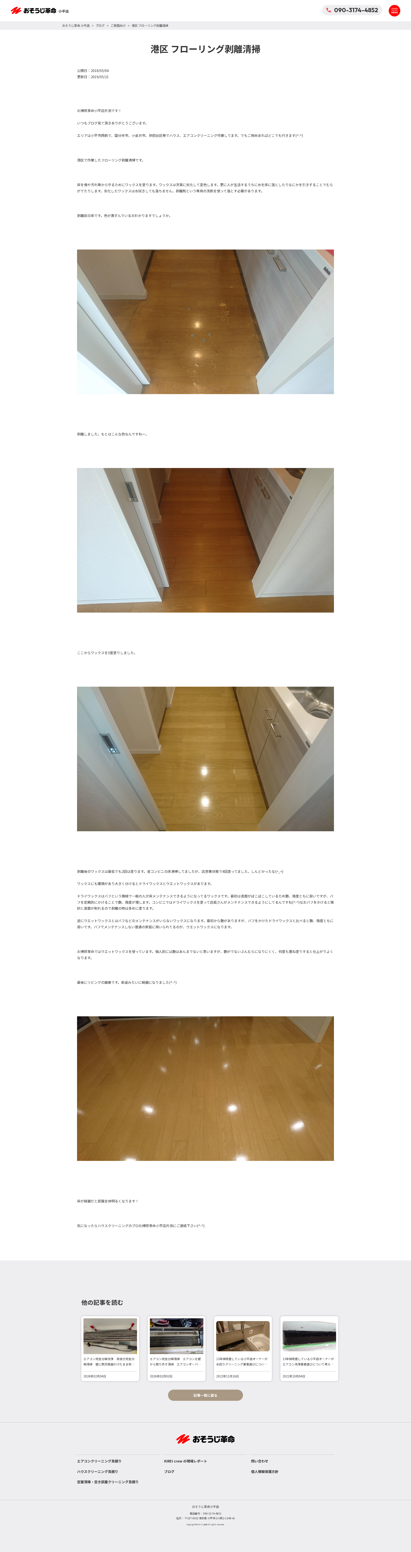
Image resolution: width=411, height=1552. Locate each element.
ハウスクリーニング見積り (97, 1471)
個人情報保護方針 (264, 1471)
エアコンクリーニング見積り (99, 1461)
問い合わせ (259, 1461)
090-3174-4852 (356, 10)
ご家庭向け (118, 25)
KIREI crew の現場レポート (185, 1461)
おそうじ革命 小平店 (76, 25)
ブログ (100, 25)
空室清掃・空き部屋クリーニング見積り (108, 1481)
